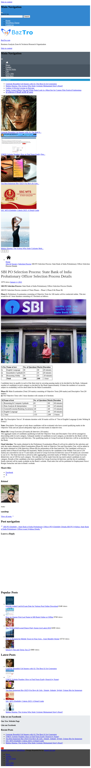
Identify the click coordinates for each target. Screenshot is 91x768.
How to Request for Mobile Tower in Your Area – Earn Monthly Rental (32, 639)
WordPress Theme (12, 23)
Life (7, 72)
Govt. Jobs (10, 74)
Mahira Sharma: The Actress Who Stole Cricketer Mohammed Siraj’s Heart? (34, 86)
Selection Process (24, 264)
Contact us (10, 25)
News (8, 65)
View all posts (6, 516)
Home (8, 21)
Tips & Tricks (11, 69)
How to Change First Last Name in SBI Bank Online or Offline (29, 617)
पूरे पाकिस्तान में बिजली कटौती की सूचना (19, 92)
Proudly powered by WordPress (13, 750)
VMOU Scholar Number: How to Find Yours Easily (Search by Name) (32, 679)
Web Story (10, 76)
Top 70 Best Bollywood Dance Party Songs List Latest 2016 (28, 628)
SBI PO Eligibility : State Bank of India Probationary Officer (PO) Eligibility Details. (35, 527)
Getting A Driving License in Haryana (20, 88)
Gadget (8, 67)
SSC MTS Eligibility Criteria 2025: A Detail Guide (25, 701)
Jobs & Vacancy (12, 264)
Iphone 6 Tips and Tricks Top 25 (18, 650)
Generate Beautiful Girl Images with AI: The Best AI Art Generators (31, 84)
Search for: (5, 14)
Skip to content (6, 2)
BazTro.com (5, 40)
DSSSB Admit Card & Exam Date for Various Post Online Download (32, 606)
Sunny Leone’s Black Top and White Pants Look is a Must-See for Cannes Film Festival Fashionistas (43, 90)
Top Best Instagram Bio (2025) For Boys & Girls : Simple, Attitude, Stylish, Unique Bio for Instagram (44, 690)
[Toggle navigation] (2, 12)
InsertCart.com (49, 750)
